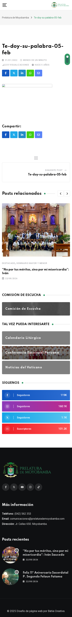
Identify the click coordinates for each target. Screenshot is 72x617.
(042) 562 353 (23, 513)
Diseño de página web (30, 611)
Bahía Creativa (56, 611)
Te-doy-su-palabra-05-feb (47, 174)
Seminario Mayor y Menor (31, 263)
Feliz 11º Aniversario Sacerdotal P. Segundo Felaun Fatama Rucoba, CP (45, 576)
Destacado (8, 263)
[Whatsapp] (30, 73)
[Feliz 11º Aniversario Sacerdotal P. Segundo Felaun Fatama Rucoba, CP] (10, 576)
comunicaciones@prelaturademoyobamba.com (37, 518)
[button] (61, 194)
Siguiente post (54, 170)
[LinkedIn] (22, 73)
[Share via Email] (38, 73)
